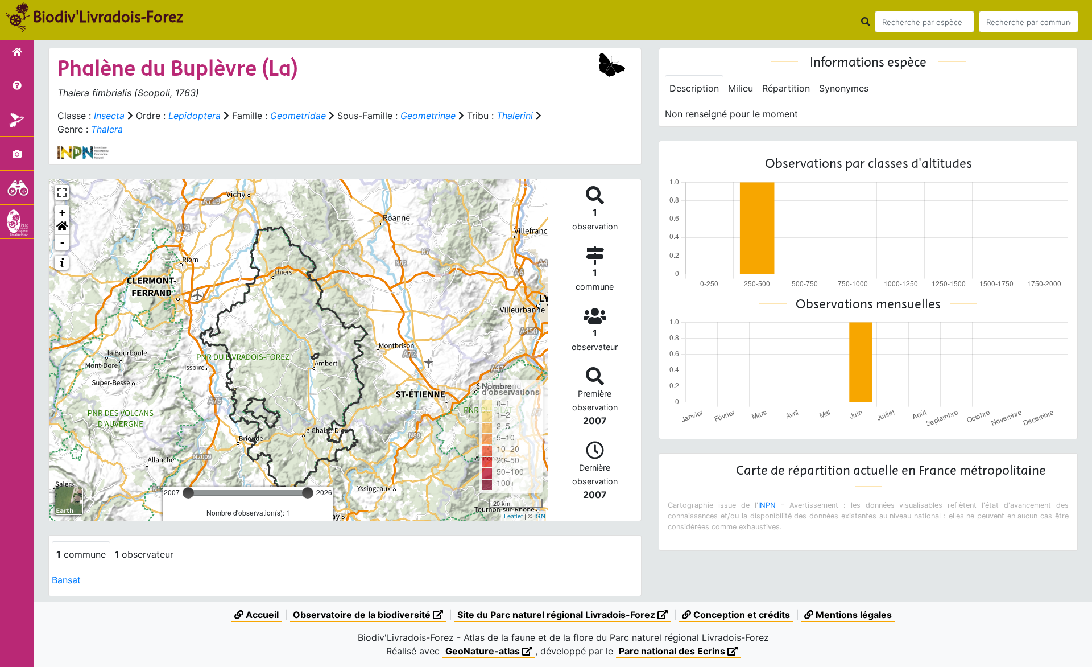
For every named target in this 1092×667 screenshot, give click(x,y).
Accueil (261, 614)
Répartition (786, 88)
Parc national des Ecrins (673, 651)
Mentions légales (852, 614)
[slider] (188, 493)
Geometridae (298, 115)
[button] (62, 227)
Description (694, 88)
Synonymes (843, 88)
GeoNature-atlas (483, 651)
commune (81, 554)
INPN (767, 505)
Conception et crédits (740, 614)
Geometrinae (428, 115)
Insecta (109, 115)
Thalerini (515, 115)
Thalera (107, 129)
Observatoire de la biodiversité (363, 614)
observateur (144, 554)
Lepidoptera (194, 115)
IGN (539, 515)
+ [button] (62, 213)
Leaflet (513, 515)
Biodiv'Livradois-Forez (108, 16)
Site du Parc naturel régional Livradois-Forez (557, 614)
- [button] (62, 242)
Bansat (66, 580)
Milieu (740, 88)
